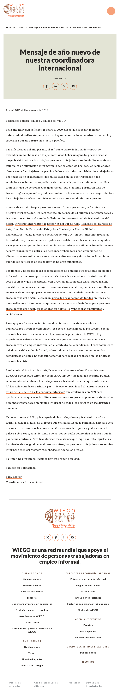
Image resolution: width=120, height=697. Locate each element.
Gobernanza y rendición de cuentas (32, 603)
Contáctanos (32, 622)
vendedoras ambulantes (86, 308)
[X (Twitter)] (47, 537)
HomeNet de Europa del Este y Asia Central (41, 229)
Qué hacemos (32, 641)
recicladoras (14, 314)
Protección (74, 682)
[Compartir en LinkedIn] (55, 86)
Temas (32, 653)
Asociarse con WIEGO (32, 616)
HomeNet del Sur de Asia (63, 223)
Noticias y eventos (88, 619)
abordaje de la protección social (88, 328)
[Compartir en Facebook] (46, 86)
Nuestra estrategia (32, 665)
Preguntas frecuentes (88, 585)
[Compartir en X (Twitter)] (64, 86)
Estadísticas (88, 591)
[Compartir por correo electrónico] (73, 86)
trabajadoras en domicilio (53, 308)
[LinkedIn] (64, 537)
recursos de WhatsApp (20, 292)
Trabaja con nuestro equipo (32, 610)
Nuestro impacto (32, 659)
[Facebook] (55, 537)
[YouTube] (72, 537)
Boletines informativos (88, 637)
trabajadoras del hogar (20, 308)
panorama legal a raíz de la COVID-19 (75, 334)
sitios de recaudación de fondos (72, 298)
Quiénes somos (32, 573)
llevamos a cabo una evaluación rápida (73, 370)
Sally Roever (14, 476)
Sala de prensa (88, 631)
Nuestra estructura (32, 591)
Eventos (88, 625)
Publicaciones (88, 652)
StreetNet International (30, 223)
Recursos (88, 662)
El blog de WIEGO (88, 610)
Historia (32, 597)
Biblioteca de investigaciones (88, 647)
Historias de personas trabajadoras (88, 603)
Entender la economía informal (88, 573)
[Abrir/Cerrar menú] (111, 11)
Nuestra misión (32, 585)
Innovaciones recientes (88, 597)
